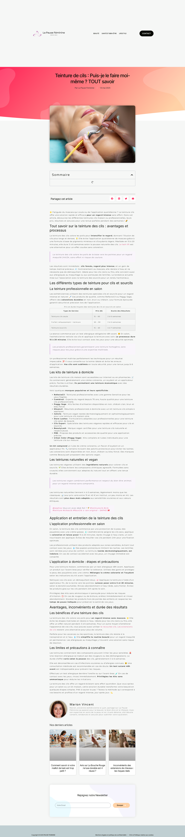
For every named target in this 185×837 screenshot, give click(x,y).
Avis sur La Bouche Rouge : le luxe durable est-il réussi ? (92, 768)
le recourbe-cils (108, 627)
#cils (106, 508)
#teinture (57, 510)
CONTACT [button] (146, 33)
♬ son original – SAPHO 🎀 (96, 510)
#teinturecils (96, 508)
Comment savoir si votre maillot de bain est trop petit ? (63, 768)
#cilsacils (67, 510)
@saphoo (57, 508)
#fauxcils (77, 510)
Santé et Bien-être (109, 33)
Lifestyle (122, 33)
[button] (132, 175)
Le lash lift (124, 244)
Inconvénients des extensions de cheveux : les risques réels (122, 768)
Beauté (96, 33)
